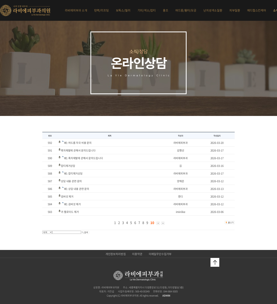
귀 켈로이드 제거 (70, 212)
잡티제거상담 (68, 166)
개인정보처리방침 (115, 254)
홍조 (165, 10)
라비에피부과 (25, 10)
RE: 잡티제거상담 (73, 173)
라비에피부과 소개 (76, 10)
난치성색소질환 (212, 10)
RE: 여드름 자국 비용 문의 (78, 143)
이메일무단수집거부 (160, 254)
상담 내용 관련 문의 (71, 181)
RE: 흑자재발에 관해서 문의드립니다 (83, 158)
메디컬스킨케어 (256, 10)
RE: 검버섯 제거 (72, 204)
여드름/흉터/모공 (185, 10)
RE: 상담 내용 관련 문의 (76, 189)
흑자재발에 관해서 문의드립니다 (78, 150)
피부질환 (234, 10)
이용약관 (137, 254)
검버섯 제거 (67, 196)
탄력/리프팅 (101, 10)
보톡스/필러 (123, 10)
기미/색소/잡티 (147, 10)
